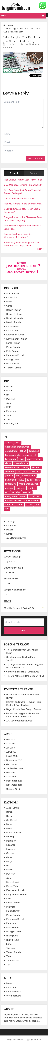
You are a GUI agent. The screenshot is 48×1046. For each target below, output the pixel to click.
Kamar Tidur (12, 330)
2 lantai (8, 442)
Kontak (9, 534)
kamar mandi (28, 475)
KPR (8, 407)
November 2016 (14, 785)
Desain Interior (13, 310)
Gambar (10, 853)
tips (7, 508)
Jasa (8, 403)
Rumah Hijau (12, 363)
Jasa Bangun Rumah (16, 538)
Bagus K (10, 709)
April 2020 (11, 743)
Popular (34, 173)
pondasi (16, 492)
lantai (37, 480)
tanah (29, 504)
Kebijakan (11, 525)
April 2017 (11, 776)
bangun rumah (12, 455)
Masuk (9, 983)
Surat (8, 415)
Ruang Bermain (13, 931)
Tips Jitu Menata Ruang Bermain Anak (22, 203)
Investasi (10, 399)
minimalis (20, 488)
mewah (9, 488)
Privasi (9, 529)
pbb (7, 492)
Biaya (9, 390)
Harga (9, 861)
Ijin (7, 394)
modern (32, 488)
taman (20, 504)
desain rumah (12, 467)
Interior (9, 869)
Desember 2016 (14, 781)
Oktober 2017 (13, 764)
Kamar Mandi (12, 326)
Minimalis (10, 907)
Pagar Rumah (13, 347)
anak (17, 442)
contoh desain (34, 459)
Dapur (9, 301)
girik (19, 471)
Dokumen (11, 841)
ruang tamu (11, 496)
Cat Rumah (11, 297)
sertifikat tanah (31, 500)
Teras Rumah (12, 960)
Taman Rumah (13, 367)
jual (17, 475)
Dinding (10, 836)
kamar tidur (10, 480)
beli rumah (10, 459)
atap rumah (11, 451)
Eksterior (10, 845)
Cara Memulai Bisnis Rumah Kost (20, 198)
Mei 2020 (10, 739)
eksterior (36, 467)
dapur (8, 463)
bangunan (34, 451)
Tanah (9, 419)
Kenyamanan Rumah (16, 339)
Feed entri (11, 987)
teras (37, 504)
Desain (9, 828)
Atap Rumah (12, 293)
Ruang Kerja (12, 935)
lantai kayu (10, 484)
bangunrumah (29, 455)
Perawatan (11, 411)
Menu (4, 15)
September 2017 (14, 768)
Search (24, 630)
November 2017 (14, 760)
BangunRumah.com (15, 1039)
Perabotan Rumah (15, 355)
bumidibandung (14, 713)
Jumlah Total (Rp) (12, 556)
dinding (25, 467)
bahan (23, 451)
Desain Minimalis (14, 318)
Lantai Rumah (13, 343)
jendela (9, 475)
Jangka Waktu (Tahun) (15, 589)
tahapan (9, 504)
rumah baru (34, 496)
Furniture (10, 849)
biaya (21, 459)
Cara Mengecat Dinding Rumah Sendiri (23, 185)
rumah (23, 496)
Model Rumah (13, 911)
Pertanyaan (12, 423)
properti (27, 492)
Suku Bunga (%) (11, 578)
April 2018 (11, 752)
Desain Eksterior (14, 314)
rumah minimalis (13, 500)
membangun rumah (29, 484)
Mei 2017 (10, 772)
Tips (8, 964)
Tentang (10, 521)
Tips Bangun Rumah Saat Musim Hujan (23, 180)
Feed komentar (14, 991)
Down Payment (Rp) (14, 568)
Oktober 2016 (13, 789)
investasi (35, 471)
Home (10, 25)
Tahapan (10, 948)
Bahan (9, 386)
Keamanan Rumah (15, 334)
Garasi (9, 306)
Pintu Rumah (12, 351)
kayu (21, 480)
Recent (14, 173)
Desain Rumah (13, 322)
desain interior (21, 463)
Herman (10, 702)
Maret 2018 (12, 756)
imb (25, 471)
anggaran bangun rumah (17, 447)
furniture (9, 471)
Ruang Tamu (12, 359)
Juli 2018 (10, 747)
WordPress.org (13, 995)
